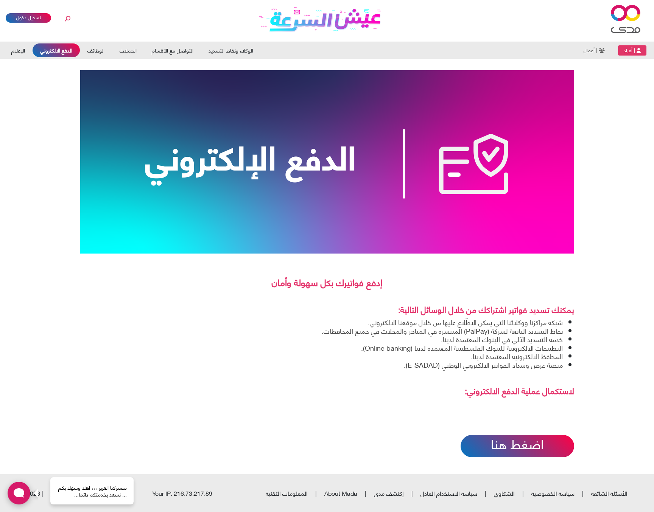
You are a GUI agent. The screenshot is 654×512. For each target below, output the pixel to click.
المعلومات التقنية (287, 492)
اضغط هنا (517, 445)
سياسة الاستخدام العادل (448, 492)
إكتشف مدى (389, 492)
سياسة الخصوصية (553, 492)
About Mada (340, 492)
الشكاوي (504, 492)
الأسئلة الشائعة (609, 492)
